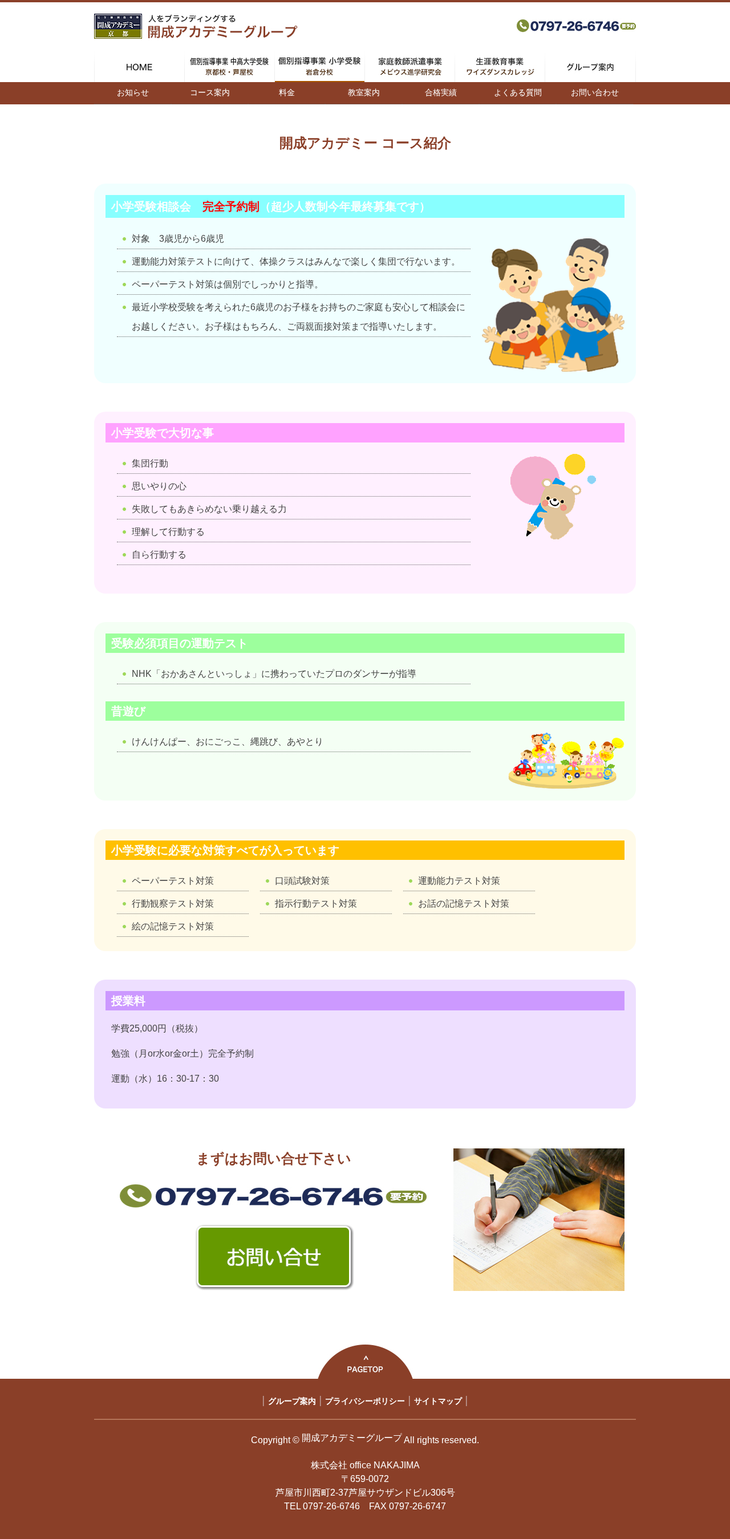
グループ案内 (590, 66)
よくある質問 (518, 92)
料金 (287, 92)
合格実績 (441, 92)
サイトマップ (438, 1401)
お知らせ (133, 92)
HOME (139, 66)
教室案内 (364, 92)
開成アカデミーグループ (352, 1438)
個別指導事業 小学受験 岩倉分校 (319, 66)
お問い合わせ (595, 92)
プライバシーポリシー (365, 1401)
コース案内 (210, 92)
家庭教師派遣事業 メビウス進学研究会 (410, 66)
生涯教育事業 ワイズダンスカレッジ (500, 66)
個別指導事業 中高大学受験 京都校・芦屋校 (229, 66)
